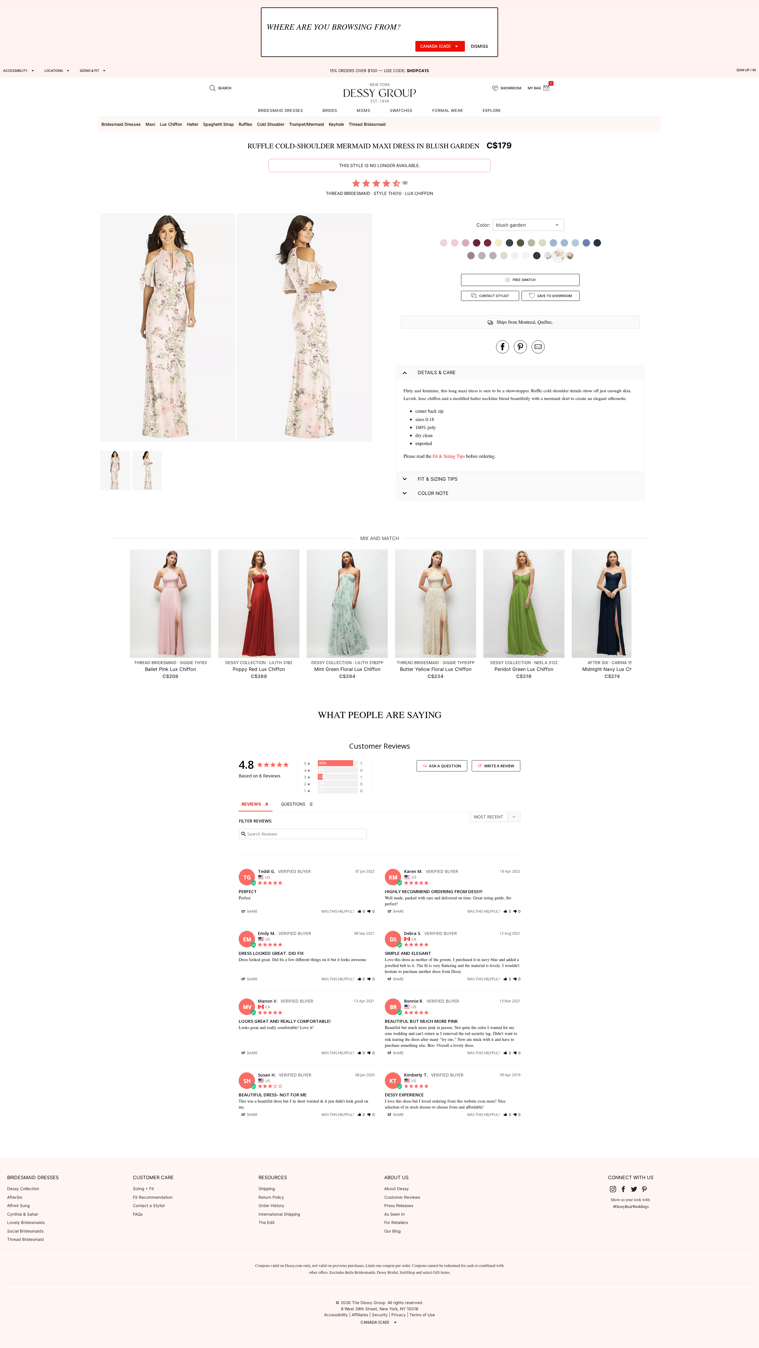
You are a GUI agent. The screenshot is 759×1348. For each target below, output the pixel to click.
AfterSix (14, 1197)
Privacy (398, 1314)
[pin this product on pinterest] (520, 346)
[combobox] (524, 224)
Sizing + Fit (143, 1188)
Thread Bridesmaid (25, 1239)
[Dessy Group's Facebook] (625, 1189)
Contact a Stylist (149, 1205)
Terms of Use (422, 1314)
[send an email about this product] (538, 346)
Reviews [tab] (251, 803)
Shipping (267, 1188)
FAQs (138, 1214)
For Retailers (396, 1222)
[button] (168, 328)
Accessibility (336, 1314)
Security (380, 1314)
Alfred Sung (18, 1205)
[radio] (356, 183)
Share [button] (251, 911)
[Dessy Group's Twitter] (636, 1189)
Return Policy (271, 1197)
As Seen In (394, 1214)
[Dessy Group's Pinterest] (647, 1189)
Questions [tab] (293, 803)
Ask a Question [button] (445, 766)
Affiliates (360, 1314)
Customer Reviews (402, 1197)
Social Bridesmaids (25, 1231)
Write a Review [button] (499, 766)
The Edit (267, 1222)
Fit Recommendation (153, 1197)
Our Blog (392, 1231)
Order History (271, 1205)
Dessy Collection (23, 1188)
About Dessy (396, 1188)
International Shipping (279, 1214)
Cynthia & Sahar (22, 1214)
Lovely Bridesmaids (26, 1222)
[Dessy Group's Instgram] (615, 1189)
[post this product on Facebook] (502, 346)
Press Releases (398, 1205)
